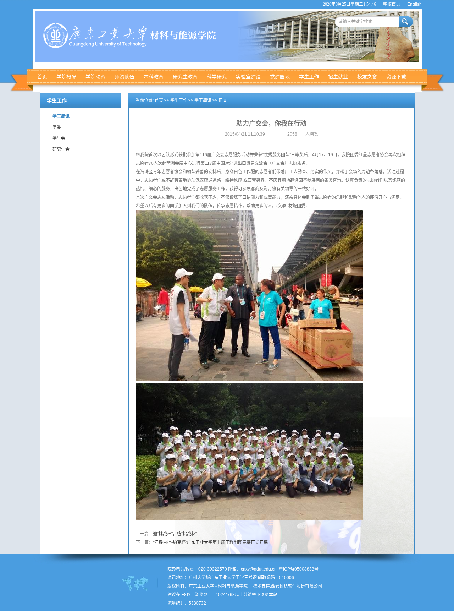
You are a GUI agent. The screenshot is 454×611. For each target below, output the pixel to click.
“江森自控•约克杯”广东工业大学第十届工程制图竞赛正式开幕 (210, 542)
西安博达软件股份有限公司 (296, 586)
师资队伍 (124, 77)
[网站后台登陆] (212, 594)
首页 (42, 77)
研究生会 (61, 149)
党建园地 (280, 77)
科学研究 (217, 77)
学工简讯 (61, 116)
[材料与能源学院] (132, 46)
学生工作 (309, 77)
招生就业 (338, 77)
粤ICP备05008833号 (299, 569)
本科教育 (154, 77)
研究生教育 (185, 77)
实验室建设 (248, 77)
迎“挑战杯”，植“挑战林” (175, 533)
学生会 (58, 138)
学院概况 (66, 77)
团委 (56, 127)
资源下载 (396, 77)
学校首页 (391, 4)
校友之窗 (367, 77)
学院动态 (95, 77)
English (414, 4)
